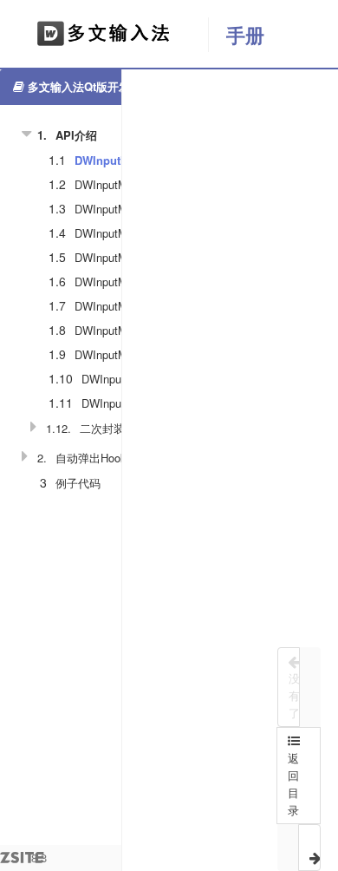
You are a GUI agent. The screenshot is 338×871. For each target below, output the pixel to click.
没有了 (294, 695)
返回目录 (293, 784)
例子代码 (78, 483)
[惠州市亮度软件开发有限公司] (104, 34)
